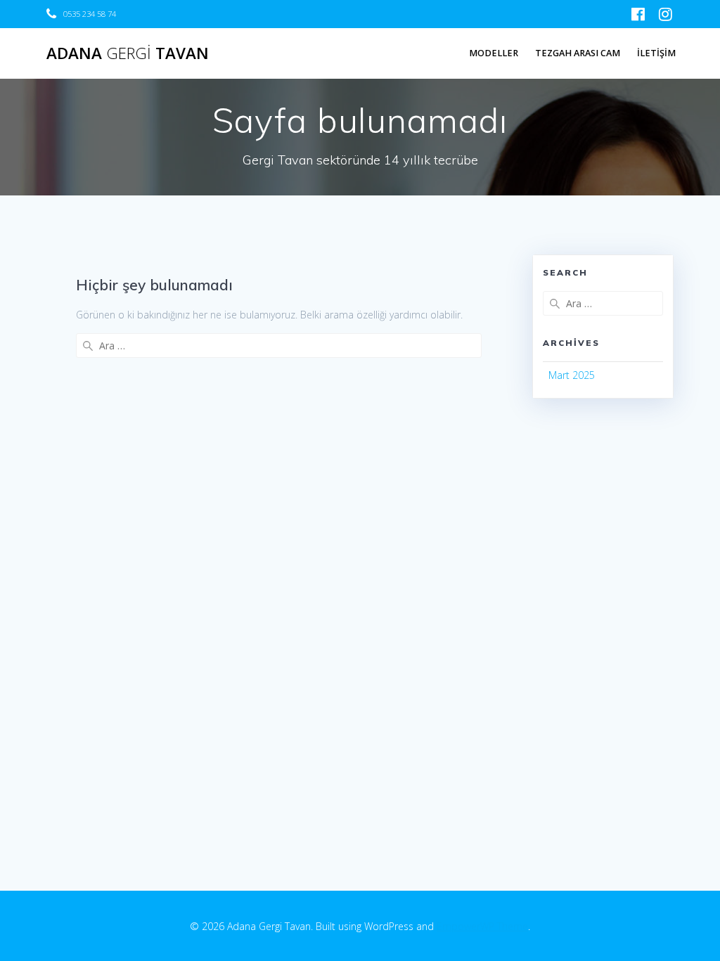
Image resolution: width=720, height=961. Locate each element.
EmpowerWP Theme (482, 926)
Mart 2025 (571, 375)
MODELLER (493, 53)
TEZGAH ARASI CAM (577, 53)
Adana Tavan (127, 53)
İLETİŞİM (656, 53)
